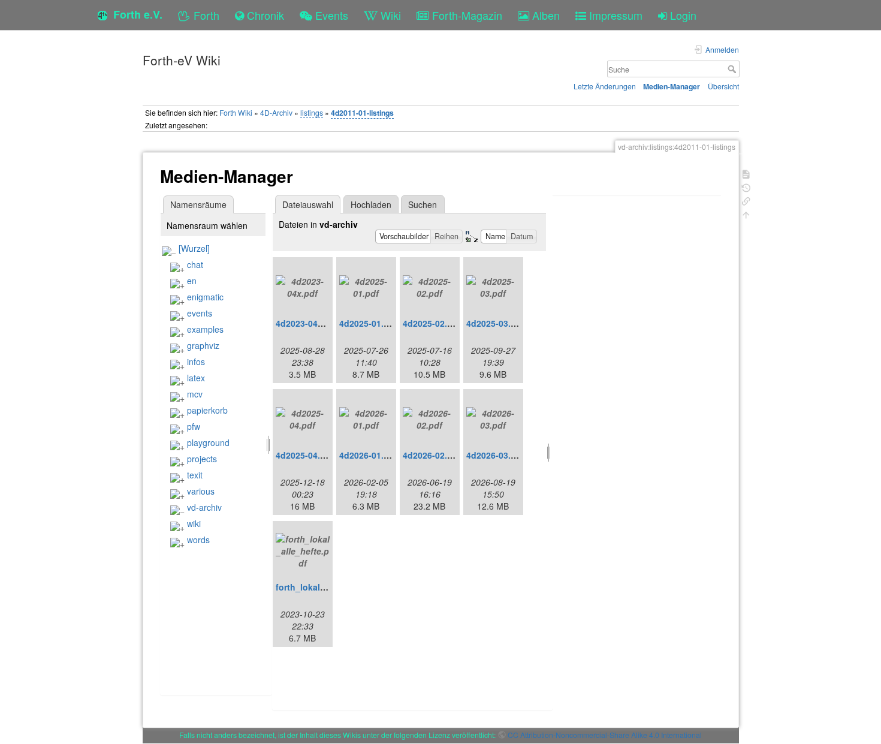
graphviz (203, 345)
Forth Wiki (235, 112)
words (198, 540)
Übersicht (723, 86)
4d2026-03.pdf (495, 455)
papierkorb (207, 410)
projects (202, 459)
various (201, 491)
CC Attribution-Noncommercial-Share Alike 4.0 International (605, 735)
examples (205, 329)
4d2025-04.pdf (305, 455)
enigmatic (205, 297)
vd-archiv (204, 507)
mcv (195, 394)
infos (196, 362)
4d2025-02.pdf (432, 323)
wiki (194, 523)
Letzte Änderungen (605, 86)
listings (311, 112)
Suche (733, 69)
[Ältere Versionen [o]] (746, 187)
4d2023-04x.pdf (307, 323)
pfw (193, 426)
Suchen (422, 204)
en (192, 281)
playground (208, 442)
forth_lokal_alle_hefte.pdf (328, 587)
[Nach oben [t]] (746, 214)
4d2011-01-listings (362, 112)
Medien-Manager (671, 86)
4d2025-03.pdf (495, 323)
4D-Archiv (276, 112)
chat (195, 264)
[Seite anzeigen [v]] (746, 173)
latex (196, 378)
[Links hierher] (746, 200)
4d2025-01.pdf (368, 323)
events (199, 313)
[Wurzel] (194, 248)
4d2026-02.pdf (432, 455)
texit (195, 475)
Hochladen (371, 204)
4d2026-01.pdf (368, 455)
